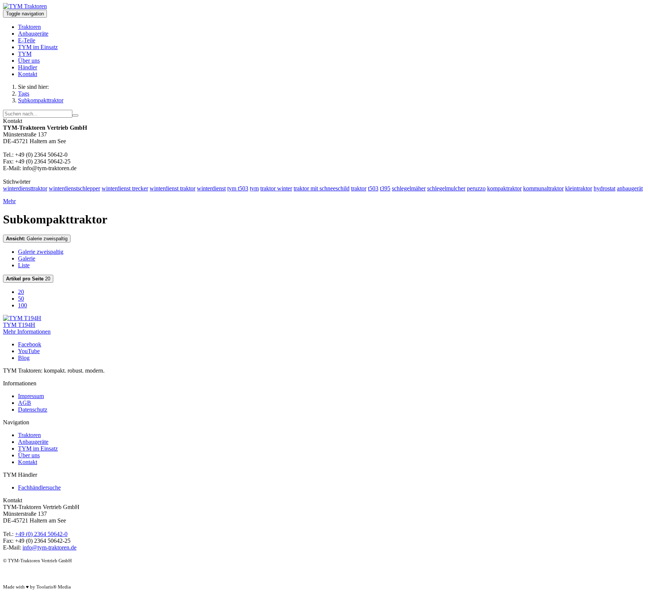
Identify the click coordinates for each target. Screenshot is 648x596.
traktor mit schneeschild (322, 188)
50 (21, 298)
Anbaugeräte (33, 33)
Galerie (26, 258)
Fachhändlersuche (39, 487)
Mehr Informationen (27, 331)
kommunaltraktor (543, 188)
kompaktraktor (504, 188)
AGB (24, 403)
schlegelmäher (409, 188)
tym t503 (237, 188)
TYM (25, 54)
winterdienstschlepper (74, 188)
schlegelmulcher (446, 188)
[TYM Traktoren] (25, 6)
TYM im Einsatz (38, 47)
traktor (358, 188)
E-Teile (26, 40)
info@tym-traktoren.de (49, 547)
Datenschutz (32, 409)
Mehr (9, 201)
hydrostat (604, 188)
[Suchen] (75, 115)
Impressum (31, 396)
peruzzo (476, 188)
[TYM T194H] (22, 318)
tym (254, 188)
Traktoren (29, 27)
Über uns (29, 60)
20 (28, 279)
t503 (373, 188)
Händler (27, 67)
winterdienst (211, 188)
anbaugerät (630, 188)
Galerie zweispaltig (37, 238)
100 (22, 305)
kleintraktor (578, 188)
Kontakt (27, 74)
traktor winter (276, 188)
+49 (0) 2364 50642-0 (41, 534)
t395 (385, 188)
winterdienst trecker (125, 188)
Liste (24, 265)
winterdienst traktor (172, 188)
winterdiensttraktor (25, 188)
